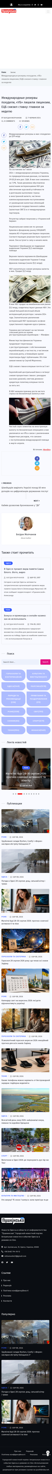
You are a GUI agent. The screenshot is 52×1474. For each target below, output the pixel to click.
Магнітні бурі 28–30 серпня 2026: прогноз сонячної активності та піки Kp (26, 777)
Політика (38, 686)
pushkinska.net (42, 1470)
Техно (13, 730)
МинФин (47, 449)
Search (45, 662)
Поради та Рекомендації (13, 699)
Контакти (7, 1301)
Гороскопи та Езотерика (13, 675)
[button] (13, 794)
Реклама (7, 1296)
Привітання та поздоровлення (38, 699)
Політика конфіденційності (15, 1291)
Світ (38, 712)
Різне (13, 712)
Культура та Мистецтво (38, 675)
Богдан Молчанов (15, 577)
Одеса (13, 686)
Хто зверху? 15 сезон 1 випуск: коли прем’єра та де (24, 1200)
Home (3, 72)
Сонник (13, 721)
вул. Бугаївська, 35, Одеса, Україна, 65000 (21, 1247)
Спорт (38, 721)
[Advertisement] (26, 40)
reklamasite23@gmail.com (15, 1256)
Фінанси (38, 730)
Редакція (7, 1285)
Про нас (7, 1280)
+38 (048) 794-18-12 (12, 1251)
